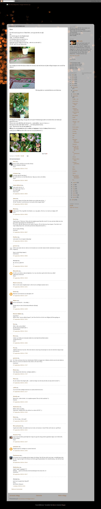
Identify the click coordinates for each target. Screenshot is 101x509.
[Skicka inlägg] (27, 155)
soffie (14, 387)
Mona (14, 336)
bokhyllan (15, 446)
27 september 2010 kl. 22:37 (20, 441)
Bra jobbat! (75, 115)
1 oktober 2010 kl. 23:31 (19, 486)
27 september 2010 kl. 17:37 (20, 374)
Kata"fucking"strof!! (76, 112)
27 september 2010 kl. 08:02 (20, 193)
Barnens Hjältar (17, 313)
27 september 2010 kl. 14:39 (20, 309)
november (75, 90)
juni (74, 186)
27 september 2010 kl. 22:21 (20, 430)
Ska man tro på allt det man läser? (76, 176)
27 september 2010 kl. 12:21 (20, 286)
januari (75, 197)
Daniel (14, 291)
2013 (73, 79)
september (75, 96)
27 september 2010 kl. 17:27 (20, 365)
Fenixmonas (16, 455)
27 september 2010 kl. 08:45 (20, 204)
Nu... (74, 137)
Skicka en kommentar (17, 489)
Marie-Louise (16, 282)
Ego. (74, 135)
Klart (71, 205)
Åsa (14, 347)
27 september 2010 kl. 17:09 (20, 353)
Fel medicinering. (76, 153)
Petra (14, 161)
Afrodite (15, 396)
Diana (14, 378)
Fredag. (74, 131)
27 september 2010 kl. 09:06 (20, 255)
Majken (15, 300)
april (74, 191)
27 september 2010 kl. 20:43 (20, 382)
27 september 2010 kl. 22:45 (20, 450)
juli (73, 184)
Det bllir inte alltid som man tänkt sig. (76, 148)
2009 (73, 199)
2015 (73, 75)
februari (75, 195)
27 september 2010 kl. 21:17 (20, 391)
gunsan (15, 245)
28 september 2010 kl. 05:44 (20, 462)
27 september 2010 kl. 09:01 (20, 241)
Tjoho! (74, 173)
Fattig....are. (76, 99)
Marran (15, 370)
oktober (75, 94)
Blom (74, 106)
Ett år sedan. (76, 127)
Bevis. (74, 169)
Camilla (80, 41)
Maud (14, 208)
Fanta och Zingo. (75, 104)
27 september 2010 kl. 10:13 (20, 278)
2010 (73, 85)
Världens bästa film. (76, 109)
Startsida (39, 495)
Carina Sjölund (17, 185)
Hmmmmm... (76, 101)
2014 (73, 77)
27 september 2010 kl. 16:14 (20, 331)
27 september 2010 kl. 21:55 (20, 412)
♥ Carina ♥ (15, 173)
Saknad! (75, 133)
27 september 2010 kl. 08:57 (20, 232)
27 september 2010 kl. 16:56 (20, 343)
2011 (73, 83)
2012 (73, 81)
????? (74, 125)
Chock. (74, 157)
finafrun (15, 237)
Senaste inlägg (14, 495)
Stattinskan (16, 406)
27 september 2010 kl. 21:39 (20, 402)
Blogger (63, 505)
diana (14, 198)
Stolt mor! (75, 119)
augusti (75, 182)
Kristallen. (75, 171)
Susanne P (16, 434)
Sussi (14, 219)
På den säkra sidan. (76, 159)
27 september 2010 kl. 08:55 (20, 214)
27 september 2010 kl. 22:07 (20, 421)
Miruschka (16, 271)
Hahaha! (75, 144)
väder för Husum (74, 207)
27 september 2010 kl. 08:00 (20, 180)
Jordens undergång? (76, 164)
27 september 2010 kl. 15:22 (20, 319)
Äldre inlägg (62, 495)
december (75, 87)
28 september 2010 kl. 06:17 (20, 474)
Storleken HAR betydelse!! (76, 141)
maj (74, 188)
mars (74, 193)
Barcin (54, 505)
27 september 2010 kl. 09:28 (20, 266)
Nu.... (74, 180)
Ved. (74, 167)
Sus (14, 324)
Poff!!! (74, 117)
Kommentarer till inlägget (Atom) (26, 498)
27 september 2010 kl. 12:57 (20, 295)
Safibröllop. (75, 129)
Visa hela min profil (74, 55)
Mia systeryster (17, 425)
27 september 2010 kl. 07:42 (20, 168)
